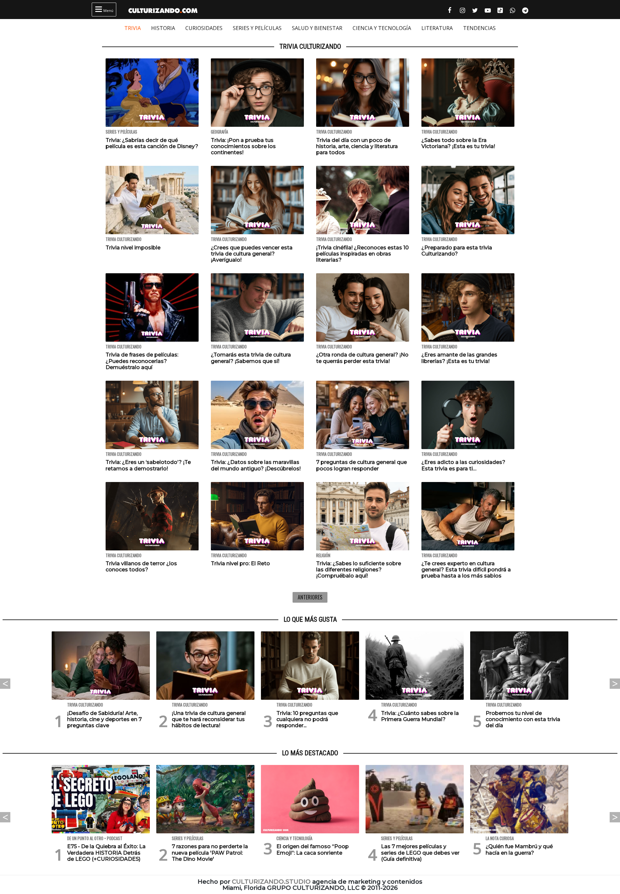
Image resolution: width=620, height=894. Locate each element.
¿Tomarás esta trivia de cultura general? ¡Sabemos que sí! (251, 358)
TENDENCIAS (479, 28)
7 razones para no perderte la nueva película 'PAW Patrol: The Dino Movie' (210, 852)
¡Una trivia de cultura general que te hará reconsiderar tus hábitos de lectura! (209, 719)
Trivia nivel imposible (133, 248)
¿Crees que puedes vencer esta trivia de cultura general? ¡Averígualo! (252, 254)
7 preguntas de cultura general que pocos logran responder (361, 465)
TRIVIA (132, 28)
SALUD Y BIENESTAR (317, 28)
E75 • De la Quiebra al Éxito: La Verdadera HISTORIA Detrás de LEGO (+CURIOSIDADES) (106, 852)
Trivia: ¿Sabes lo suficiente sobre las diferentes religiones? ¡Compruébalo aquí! (358, 569)
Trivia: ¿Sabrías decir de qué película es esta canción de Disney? (152, 143)
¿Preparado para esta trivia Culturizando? (456, 251)
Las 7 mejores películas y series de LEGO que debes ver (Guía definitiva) (420, 852)
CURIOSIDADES (203, 28)
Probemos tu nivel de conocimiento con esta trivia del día (523, 719)
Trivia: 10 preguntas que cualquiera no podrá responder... (307, 719)
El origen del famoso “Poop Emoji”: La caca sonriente (312, 849)
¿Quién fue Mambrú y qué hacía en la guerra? (519, 849)
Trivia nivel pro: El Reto (240, 563)
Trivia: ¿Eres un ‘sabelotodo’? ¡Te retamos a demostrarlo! (148, 465)
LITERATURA (437, 28)
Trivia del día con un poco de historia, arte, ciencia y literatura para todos (357, 146)
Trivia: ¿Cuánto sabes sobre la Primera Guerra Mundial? (420, 716)
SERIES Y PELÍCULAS (257, 28)
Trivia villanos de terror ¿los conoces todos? (141, 566)
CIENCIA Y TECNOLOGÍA (382, 28)
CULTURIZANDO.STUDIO (271, 881)
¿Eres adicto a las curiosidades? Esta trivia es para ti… (463, 465)
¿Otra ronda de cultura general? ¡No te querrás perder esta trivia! (362, 358)
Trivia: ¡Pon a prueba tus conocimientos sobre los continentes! (243, 146)
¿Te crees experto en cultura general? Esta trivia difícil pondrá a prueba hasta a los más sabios (466, 569)
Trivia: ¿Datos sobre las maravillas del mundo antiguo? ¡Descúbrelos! (256, 465)
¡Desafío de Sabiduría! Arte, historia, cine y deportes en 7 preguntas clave (104, 719)
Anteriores (310, 597)
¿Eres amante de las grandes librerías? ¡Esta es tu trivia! (459, 358)
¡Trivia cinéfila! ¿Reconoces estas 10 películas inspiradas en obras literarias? (362, 254)
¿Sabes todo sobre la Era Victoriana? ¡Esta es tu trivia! (458, 143)
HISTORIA (163, 28)
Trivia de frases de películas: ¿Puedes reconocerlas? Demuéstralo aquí (142, 361)
